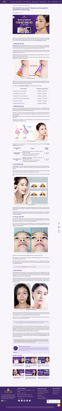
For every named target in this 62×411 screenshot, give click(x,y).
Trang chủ (14, 5)
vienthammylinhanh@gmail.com (26, 394)
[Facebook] (13, 352)
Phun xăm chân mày (56, 390)
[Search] (60, 2)
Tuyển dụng (40, 395)
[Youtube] (14, 352)
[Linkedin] (15, 352)
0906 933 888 (23, 393)
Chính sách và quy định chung (43, 390)
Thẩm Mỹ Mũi (27, 5)
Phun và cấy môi (55, 393)
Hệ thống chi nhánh (41, 393)
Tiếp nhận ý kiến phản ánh (42, 398)
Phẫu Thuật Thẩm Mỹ (20, 5)
